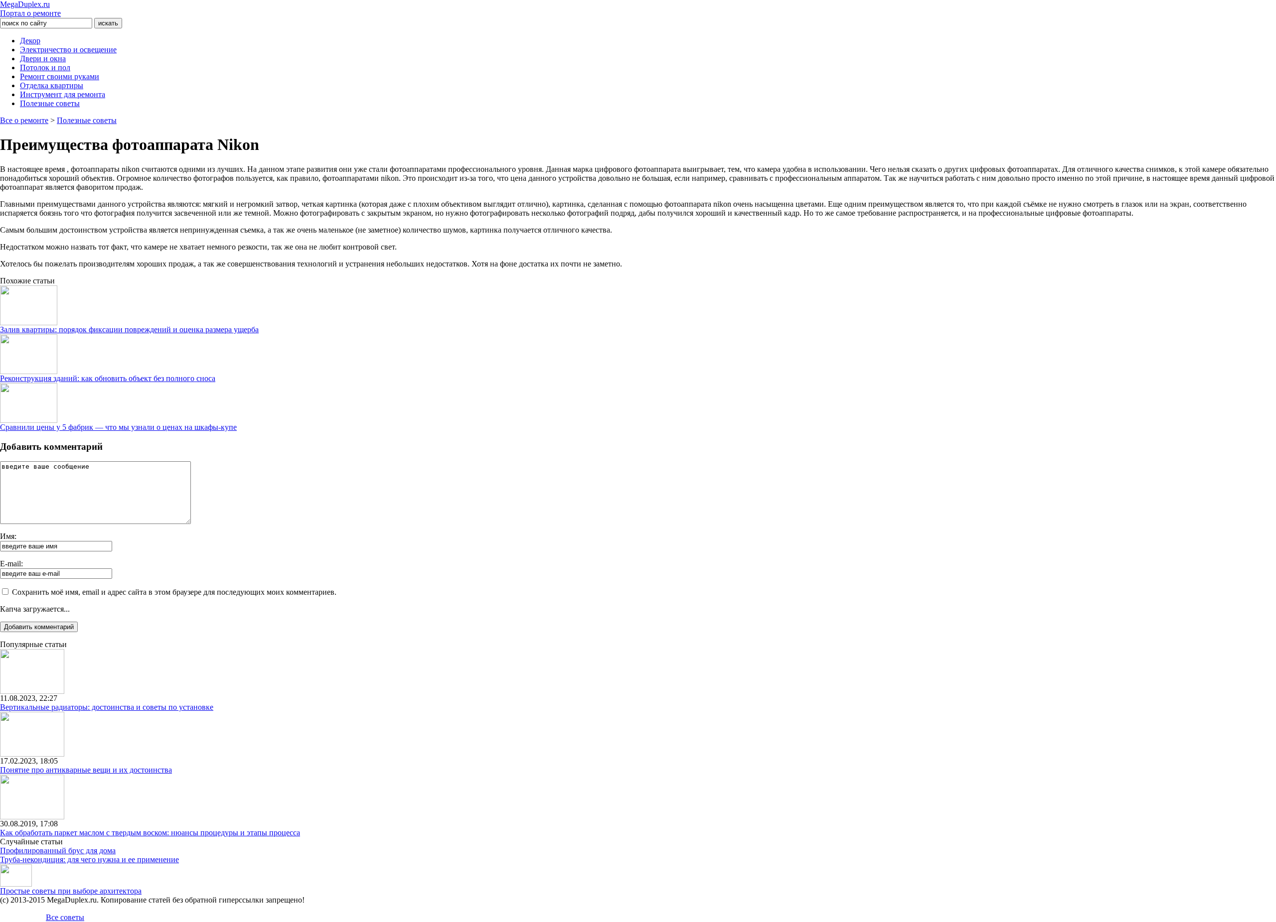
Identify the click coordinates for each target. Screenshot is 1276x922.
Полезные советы (50, 103)
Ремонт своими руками (59, 76)
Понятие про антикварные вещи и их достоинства (86, 770)
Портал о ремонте (30, 8)
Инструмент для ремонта (62, 94)
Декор (30, 40)
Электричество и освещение (68, 49)
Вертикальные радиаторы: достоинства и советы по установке (106, 707)
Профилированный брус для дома (58, 850)
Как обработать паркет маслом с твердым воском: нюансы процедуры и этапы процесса (150, 832)
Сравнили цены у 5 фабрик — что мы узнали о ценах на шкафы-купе (118, 427)
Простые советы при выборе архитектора (71, 891)
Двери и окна (43, 58)
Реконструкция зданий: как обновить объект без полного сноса (107, 378)
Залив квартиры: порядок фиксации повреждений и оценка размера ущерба (129, 329)
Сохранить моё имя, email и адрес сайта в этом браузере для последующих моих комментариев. (174, 592)
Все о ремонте (24, 120)
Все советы (65, 917)
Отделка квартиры (51, 85)
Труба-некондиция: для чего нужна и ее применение (89, 859)
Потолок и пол (45, 67)
